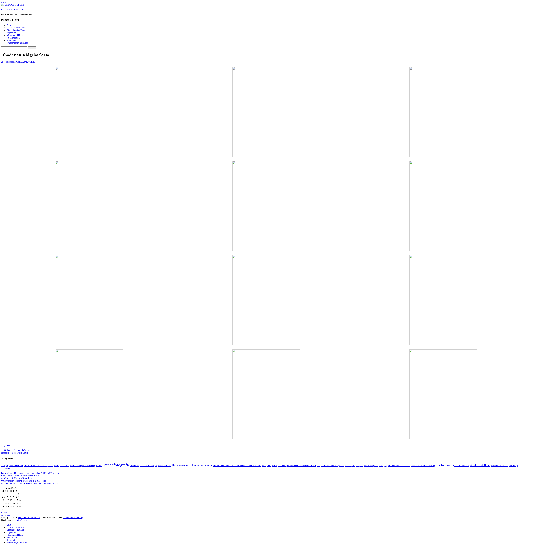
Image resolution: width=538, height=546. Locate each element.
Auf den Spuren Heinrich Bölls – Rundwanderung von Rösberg (29, 483)
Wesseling (513, 465)
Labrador (312, 465)
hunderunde (144, 466)
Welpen (504, 465)
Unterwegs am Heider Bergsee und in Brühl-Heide (23, 481)
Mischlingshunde (337, 466)
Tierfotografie (445, 465)
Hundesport (152, 466)
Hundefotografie (116, 465)
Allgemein (5, 445)
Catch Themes (22, 520)
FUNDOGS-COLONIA (12, 9)
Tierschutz (11, 40)
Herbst (56, 466)
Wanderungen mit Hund (17, 43)
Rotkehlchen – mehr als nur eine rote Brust (20, 476)
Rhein (396, 466)
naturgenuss (359, 466)
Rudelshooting (13, 38)
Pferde (391, 465)
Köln (274, 465)
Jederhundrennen (220, 465)
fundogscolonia (48, 466)
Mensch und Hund (15, 35)
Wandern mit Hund (480, 465)
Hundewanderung (201, 465)
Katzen (247, 465)
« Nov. (4, 512)
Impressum (11, 33)
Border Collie (17, 466)
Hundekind (134, 466)
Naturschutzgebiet (371, 466)
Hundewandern (181, 465)
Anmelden (5, 468)
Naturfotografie (350, 466)
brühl (36, 466)
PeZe (34, 62)
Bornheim (29, 465)
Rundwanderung (428, 466)
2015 (3, 466)
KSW (269, 466)
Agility (9, 465)
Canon (40, 466)
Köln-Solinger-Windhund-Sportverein (293, 466)
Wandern (465, 466)
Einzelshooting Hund (16, 30)
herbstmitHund (64, 466)
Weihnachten (496, 466)
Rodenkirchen (416, 466)
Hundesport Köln (164, 466)
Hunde (99, 465)
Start (9, 25)
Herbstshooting (76, 466)
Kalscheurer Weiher (236, 466)
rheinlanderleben (404, 466)
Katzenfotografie (258, 465)
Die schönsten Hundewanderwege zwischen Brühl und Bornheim (30, 473)
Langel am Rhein (324, 466)
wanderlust (458, 466)
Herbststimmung (88, 466)
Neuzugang (383, 466)
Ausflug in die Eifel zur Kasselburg (16, 478)
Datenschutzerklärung (16, 27)
